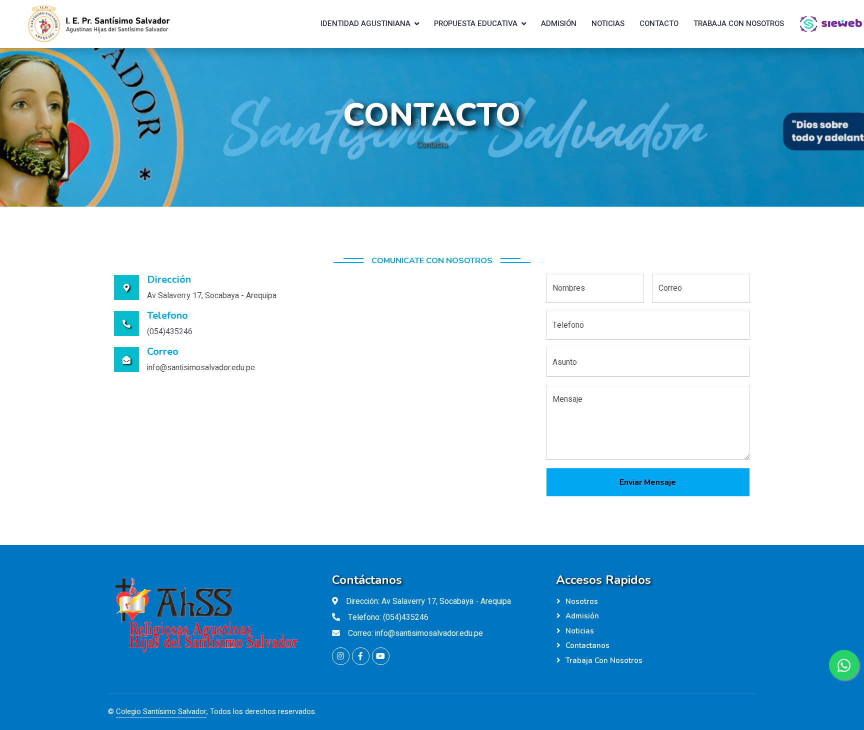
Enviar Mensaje (648, 482)
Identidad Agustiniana (365, 23)
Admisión (558, 23)
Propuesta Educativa (476, 23)
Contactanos (588, 645)
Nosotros (582, 601)
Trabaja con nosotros (739, 23)
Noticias (608, 23)
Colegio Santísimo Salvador (161, 711)
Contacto (659, 23)
